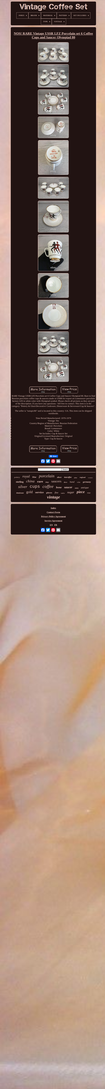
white (78, 482)
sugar (70, 492)
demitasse (20, 493)
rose (89, 493)
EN (51, 525)
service (39, 492)
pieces (49, 492)
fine (56, 492)
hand (72, 482)
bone (59, 487)
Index (53, 508)
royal (26, 476)
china (30, 481)
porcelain (46, 476)
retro (76, 488)
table (63, 493)
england (82, 477)
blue (34, 477)
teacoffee (68, 477)
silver (22, 486)
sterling (20, 481)
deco (65, 482)
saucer (68, 487)
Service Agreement (53, 520)
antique (85, 487)
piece (81, 492)
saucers (56, 481)
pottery (17, 477)
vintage (53, 497)
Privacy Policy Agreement (53, 516)
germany (87, 482)
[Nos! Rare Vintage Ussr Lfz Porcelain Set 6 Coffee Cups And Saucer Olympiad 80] (53, 53)
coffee (48, 486)
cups (35, 486)
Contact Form (53, 512)
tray (47, 482)
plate (75, 477)
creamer (90, 477)
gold (29, 492)
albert (59, 477)
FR (55, 525)
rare (40, 481)
